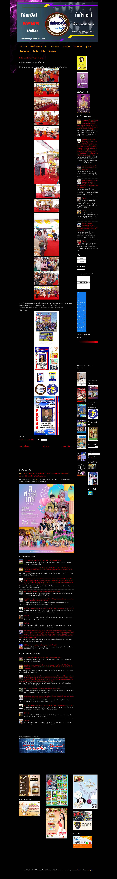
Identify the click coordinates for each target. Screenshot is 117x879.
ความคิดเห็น (81, 261)
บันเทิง (35, 51)
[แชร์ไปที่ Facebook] (45, 440)
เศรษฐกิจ (66, 46)
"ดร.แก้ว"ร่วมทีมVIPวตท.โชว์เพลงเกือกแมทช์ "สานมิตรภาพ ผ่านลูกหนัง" (43, 560)
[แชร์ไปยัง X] (43, 440)
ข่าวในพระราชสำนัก (38, 46)
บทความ (80, 258)
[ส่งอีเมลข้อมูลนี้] (41, 440)
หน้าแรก (23, 46)
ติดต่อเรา (52, 51)
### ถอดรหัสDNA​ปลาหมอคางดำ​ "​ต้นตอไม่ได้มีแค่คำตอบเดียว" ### (42, 591)
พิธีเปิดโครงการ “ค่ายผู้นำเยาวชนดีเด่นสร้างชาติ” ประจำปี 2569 (40, 645)
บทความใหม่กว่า (25, 446)
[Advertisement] (46, 458)
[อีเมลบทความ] (38, 439)
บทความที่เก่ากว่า (67, 446)
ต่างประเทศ (24, 51)
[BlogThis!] (42, 440)
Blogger (90, 870)
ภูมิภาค (88, 46)
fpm (78, 870)
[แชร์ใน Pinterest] (46, 440)
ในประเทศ (77, 46)
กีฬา (43, 51)
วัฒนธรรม (55, 46)
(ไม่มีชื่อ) (26, 615)
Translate (93, 458)
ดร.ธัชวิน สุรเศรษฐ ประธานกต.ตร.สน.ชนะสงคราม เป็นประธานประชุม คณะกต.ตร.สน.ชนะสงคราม (49, 608)
